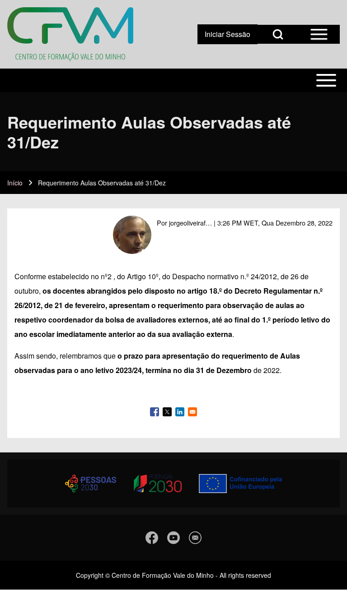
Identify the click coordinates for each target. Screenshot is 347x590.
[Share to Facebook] (154, 411)
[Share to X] (167, 411)
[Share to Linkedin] (179, 411)
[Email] (195, 537)
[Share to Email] (192, 411)
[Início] (70, 34)
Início (15, 182)
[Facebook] (152, 537)
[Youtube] (173, 537)
